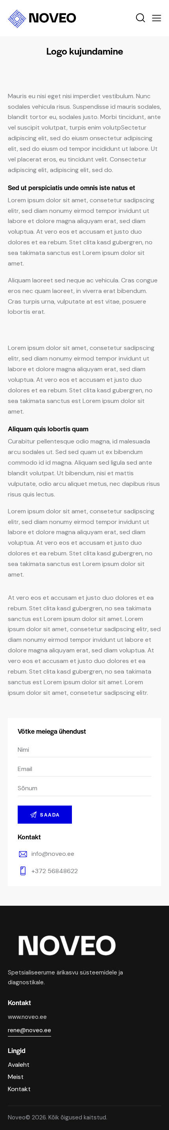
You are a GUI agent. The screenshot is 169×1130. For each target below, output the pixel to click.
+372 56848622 (54, 871)
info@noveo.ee (52, 854)
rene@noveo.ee (29, 1030)
